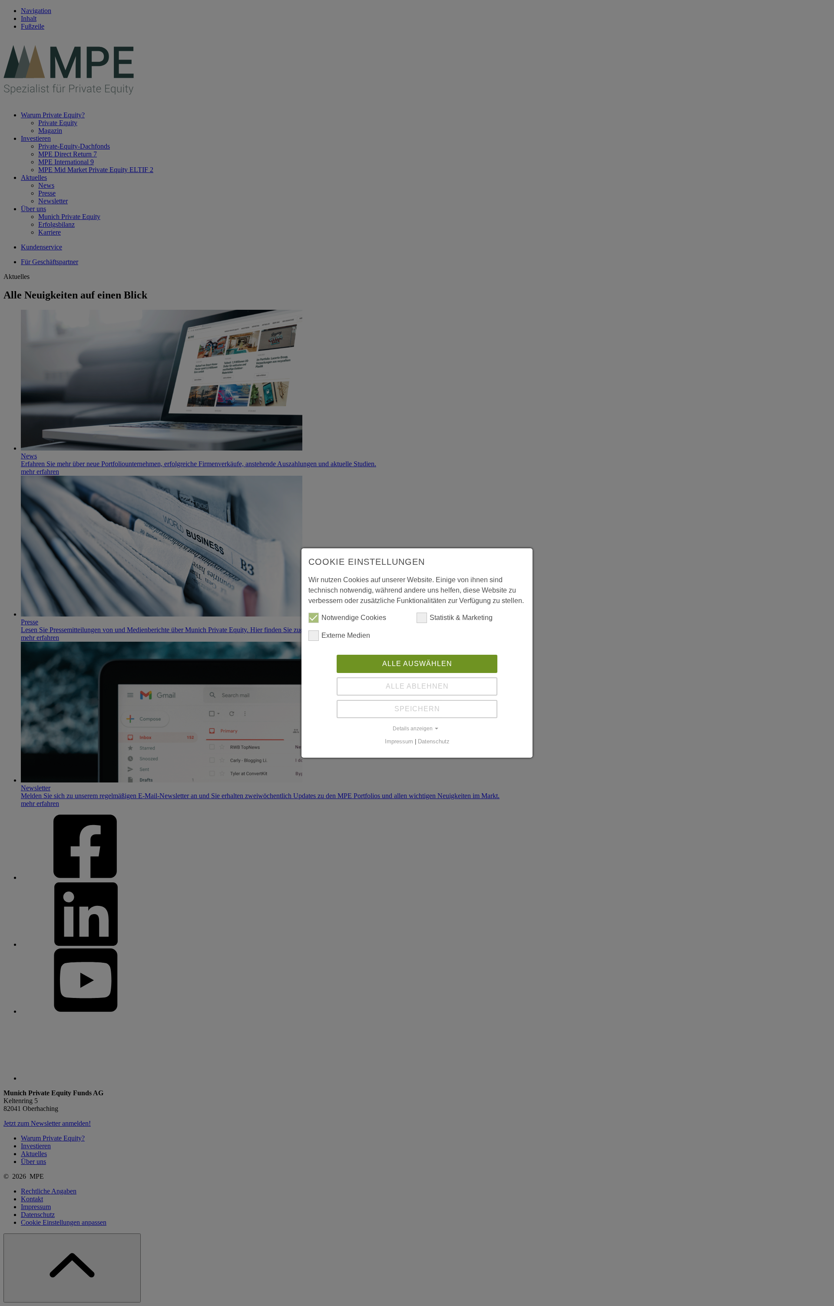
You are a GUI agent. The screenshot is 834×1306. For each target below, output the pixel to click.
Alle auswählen (417, 663)
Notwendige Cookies (353, 617)
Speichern (417, 709)
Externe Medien (345, 635)
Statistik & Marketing (461, 617)
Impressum (399, 741)
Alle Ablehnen (417, 686)
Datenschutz (434, 741)
